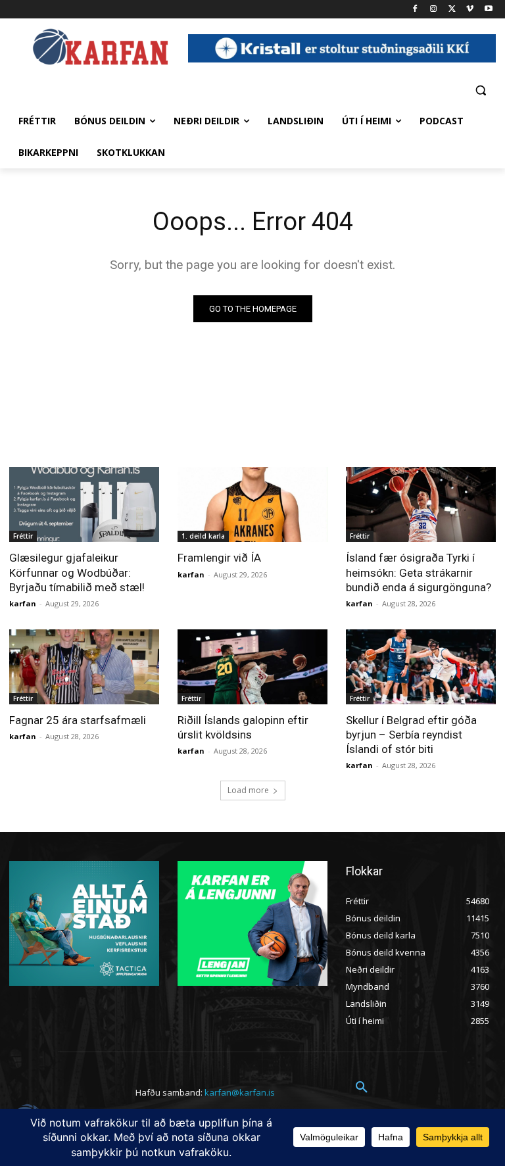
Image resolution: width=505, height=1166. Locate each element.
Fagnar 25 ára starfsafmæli (77, 720)
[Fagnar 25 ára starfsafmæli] (84, 666)
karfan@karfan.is (239, 1092)
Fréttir (23, 536)
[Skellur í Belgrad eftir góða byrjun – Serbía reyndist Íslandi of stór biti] (421, 666)
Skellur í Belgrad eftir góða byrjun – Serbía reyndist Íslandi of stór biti (411, 735)
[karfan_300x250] (84, 923)
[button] (480, 89)
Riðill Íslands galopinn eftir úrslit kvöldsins (243, 727)
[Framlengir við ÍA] (252, 504)
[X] (452, 9)
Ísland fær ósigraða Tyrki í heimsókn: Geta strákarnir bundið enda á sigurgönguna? (418, 572)
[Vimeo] (469, 9)
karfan (22, 603)
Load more (248, 790)
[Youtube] (488, 9)
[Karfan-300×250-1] (252, 923)
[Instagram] (433, 9)
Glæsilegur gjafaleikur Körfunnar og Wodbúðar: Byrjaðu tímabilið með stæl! (77, 572)
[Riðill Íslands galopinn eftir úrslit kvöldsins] (252, 666)
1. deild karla (203, 536)
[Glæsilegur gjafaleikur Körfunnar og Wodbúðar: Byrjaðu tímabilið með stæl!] (84, 504)
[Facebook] (415, 9)
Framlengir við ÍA (219, 557)
